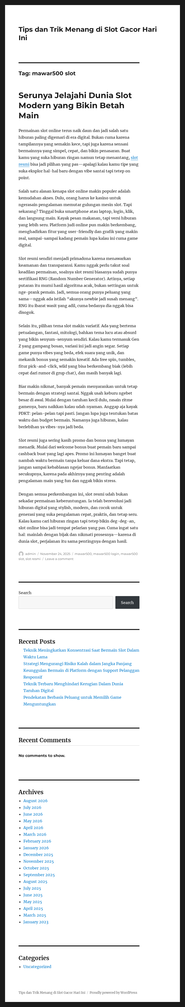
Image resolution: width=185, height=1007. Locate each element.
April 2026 (33, 827)
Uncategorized (37, 966)
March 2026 (34, 834)
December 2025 (38, 854)
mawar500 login (106, 554)
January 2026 (36, 847)
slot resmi (33, 559)
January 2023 (35, 921)
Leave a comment (59, 559)
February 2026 (37, 841)
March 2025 (34, 915)
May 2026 (32, 820)
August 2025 (35, 881)
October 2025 (36, 868)
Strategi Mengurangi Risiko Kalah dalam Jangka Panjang (77, 663)
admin (30, 554)
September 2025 (39, 874)
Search (25, 592)
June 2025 (33, 895)
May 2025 (32, 901)
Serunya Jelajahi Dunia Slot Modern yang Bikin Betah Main (75, 105)
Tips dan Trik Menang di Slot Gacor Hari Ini (52, 993)
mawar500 (83, 554)
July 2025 (32, 888)
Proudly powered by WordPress (113, 993)
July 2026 (32, 807)
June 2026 (33, 814)
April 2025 (33, 908)
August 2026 (35, 800)
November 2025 (38, 861)
